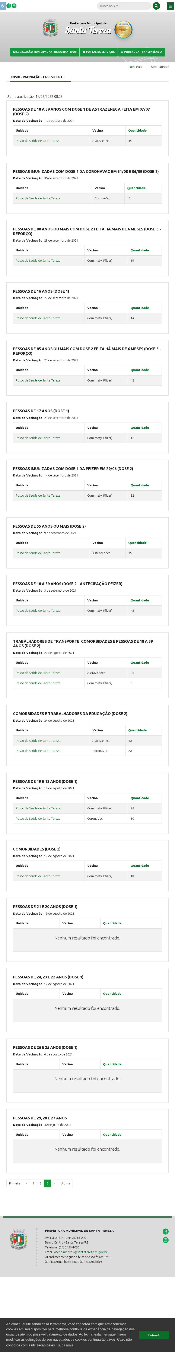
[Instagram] (14, 5)
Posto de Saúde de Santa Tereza (38, 140)
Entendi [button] (154, 1335)
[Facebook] (9, 5)
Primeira (14, 1183)
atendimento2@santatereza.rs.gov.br (80, 1252)
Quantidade (137, 130)
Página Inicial (135, 66)
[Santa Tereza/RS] (50, 27)
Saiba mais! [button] (65, 1345)
